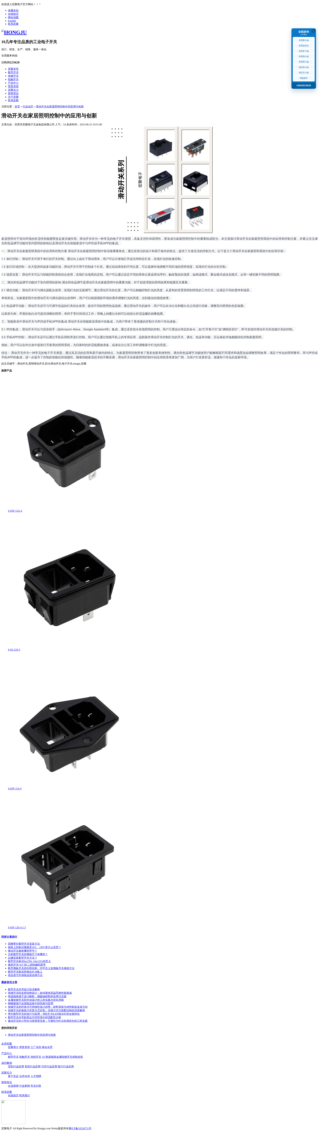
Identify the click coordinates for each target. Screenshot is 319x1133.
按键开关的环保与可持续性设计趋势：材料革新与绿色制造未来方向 (48, 1006)
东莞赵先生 (304, 45)
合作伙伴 (24, 1076)
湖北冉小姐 (304, 67)
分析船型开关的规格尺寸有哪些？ (28, 954)
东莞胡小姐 (304, 56)
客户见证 (13, 1076)
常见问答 (36, 1085)
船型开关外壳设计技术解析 (24, 989)
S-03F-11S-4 (14, 788)
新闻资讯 (13, 93)
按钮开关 (36, 1056)
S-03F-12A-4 (15, 510)
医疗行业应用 (66, 1066)
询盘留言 (304, 78)
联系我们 (24, 1095)
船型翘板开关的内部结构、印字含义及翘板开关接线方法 (41, 968)
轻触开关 (13, 79)
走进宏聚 (6, 1043)
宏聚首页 (13, 68)
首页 (17, 106)
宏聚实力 (13, 89)
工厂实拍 (36, 1047)
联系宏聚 (13, 23)
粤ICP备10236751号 (80, 1128)
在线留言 (13, 13)
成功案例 (6, 1063)
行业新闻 (24, 1085)
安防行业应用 (16, 1066)
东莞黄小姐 (304, 40)
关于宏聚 (13, 96)
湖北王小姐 (304, 72)
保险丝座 (77, 1056)
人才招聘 (36, 1076)
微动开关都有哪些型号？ (22, 950)
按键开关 (13, 75)
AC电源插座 (49, 1056)
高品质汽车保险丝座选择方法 (25, 975)
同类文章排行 (9, 936)
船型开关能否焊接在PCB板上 (25, 971)
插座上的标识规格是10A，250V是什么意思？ (34, 947)
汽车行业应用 (49, 1066)
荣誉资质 (13, 86)
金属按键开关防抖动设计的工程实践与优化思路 (36, 999)
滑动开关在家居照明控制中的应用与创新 (60, 106)
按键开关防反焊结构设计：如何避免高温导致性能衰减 (40, 992)
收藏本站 (13, 10)
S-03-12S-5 (14, 649)
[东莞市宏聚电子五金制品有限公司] (14, 32)
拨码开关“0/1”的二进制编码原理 (27, 964)
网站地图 (13, 17)
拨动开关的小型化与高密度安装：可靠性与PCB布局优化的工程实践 (48, 1020)
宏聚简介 (13, 1047)
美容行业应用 (33, 1066)
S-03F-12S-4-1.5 (17, 927)
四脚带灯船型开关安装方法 (24, 943)
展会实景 (47, 1047)
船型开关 (13, 72)
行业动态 (28, 106)
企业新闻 (13, 1085)
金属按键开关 (64, 1056)
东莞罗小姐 (304, 51)
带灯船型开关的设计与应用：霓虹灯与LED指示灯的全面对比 (44, 1013)
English (12, 20)
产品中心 (13, 82)
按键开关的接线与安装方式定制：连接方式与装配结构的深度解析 (46, 1010)
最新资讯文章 (9, 982)
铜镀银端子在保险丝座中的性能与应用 (30, 1003)
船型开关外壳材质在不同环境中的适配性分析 (34, 1017)
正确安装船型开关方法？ (22, 957)
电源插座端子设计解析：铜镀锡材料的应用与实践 (37, 996)
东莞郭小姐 (304, 62)
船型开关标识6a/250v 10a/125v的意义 (29, 961)
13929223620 (303, 85)
